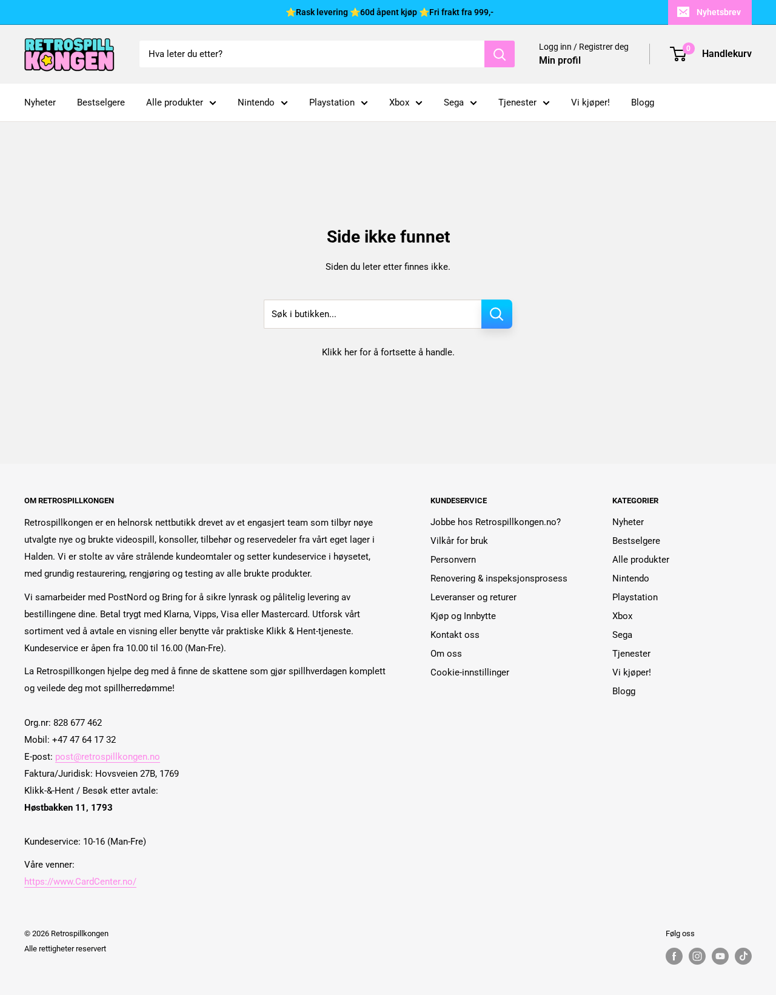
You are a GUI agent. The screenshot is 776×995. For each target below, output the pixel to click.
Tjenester (517, 102)
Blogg (642, 102)
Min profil (560, 60)
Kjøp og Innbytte (463, 616)
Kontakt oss (455, 634)
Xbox (399, 102)
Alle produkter (174, 102)
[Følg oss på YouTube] (720, 956)
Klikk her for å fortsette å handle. (388, 352)
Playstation (332, 102)
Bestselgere (101, 102)
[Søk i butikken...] (496, 314)
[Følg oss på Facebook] (674, 956)
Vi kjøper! (590, 102)
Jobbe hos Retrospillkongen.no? (495, 522)
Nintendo (256, 102)
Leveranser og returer (473, 597)
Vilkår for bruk (459, 540)
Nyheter (40, 102)
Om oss (446, 653)
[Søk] (499, 54)
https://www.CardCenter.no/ (80, 881)
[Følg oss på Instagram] (697, 956)
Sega (454, 102)
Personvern (453, 559)
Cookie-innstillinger (469, 672)
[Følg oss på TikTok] (743, 956)
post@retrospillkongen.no (107, 756)
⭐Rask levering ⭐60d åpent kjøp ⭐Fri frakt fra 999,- (389, 12)
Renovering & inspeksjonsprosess (498, 578)
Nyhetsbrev (719, 12)
